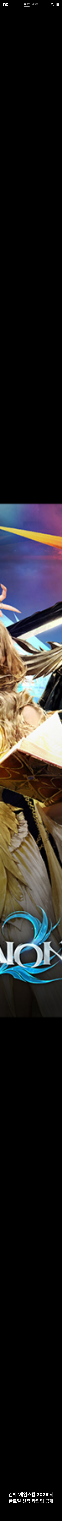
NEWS (34, 4)
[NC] (5, 4)
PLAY (27, 4)
